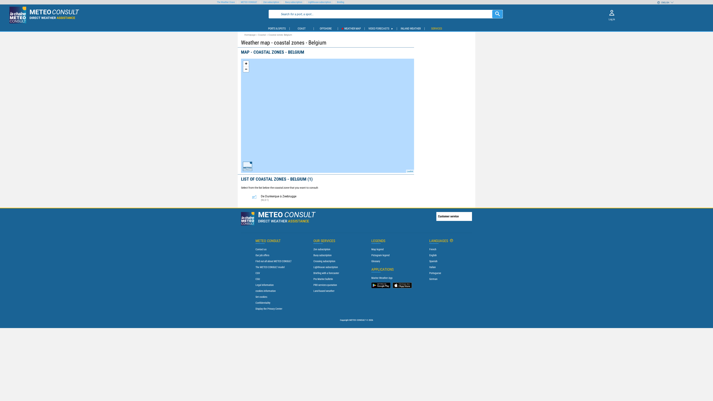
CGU (257, 279)
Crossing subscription (324, 261)
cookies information (265, 290)
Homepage (249, 35)
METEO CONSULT (249, 2)
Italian (432, 267)
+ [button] (246, 63)
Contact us (260, 249)
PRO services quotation (325, 284)
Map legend (377, 249)
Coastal (262, 35)
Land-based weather (323, 290)
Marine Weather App (382, 277)
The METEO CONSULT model (270, 267)
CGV (257, 273)
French (432, 249)
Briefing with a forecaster (326, 273)
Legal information (264, 284)
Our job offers (262, 255)
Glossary (375, 261)
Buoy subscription (322, 255)
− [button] (246, 69)
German (433, 279)
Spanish (433, 261)
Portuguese (435, 273)
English (433, 255)
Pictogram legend (380, 255)
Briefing (340, 2)
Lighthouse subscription (325, 267)
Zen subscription (321, 249)
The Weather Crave (226, 2)
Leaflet (410, 171)
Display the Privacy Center (268, 308)
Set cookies (261, 296)
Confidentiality (262, 302)
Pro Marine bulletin (323, 279)
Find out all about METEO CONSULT (273, 261)
